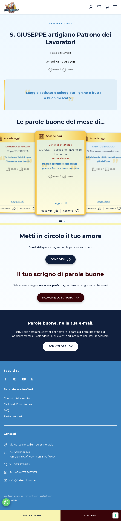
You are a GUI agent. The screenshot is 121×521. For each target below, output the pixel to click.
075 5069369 (22, 452)
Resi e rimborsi (13, 416)
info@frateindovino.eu (23, 480)
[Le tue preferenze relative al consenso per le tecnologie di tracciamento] (115, 515)
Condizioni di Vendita (13, 496)
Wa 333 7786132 (19, 464)
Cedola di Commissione (18, 404)
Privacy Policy (31, 496)
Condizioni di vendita (17, 398)
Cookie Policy (46, 496)
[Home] (17, 7)
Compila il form (30, 515)
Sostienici (90, 515)
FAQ (6, 410)
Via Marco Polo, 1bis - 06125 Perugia (31, 444)
